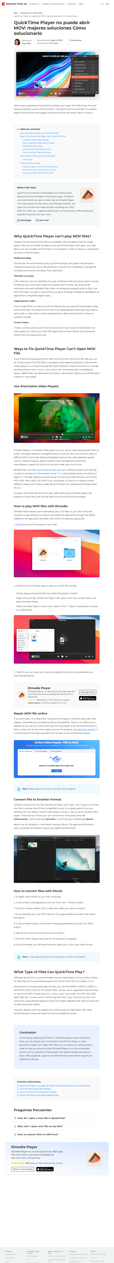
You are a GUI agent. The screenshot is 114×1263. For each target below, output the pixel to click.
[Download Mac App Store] (87, 698)
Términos (94, 1258)
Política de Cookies (98, 1261)
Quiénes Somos (11, 1254)
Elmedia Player (32, 1256)
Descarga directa (88, 692)
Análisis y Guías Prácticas (53, 4)
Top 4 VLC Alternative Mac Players (35, 1089)
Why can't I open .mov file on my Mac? (40, 170)
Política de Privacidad (98, 1254)
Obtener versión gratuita (23, 1169)
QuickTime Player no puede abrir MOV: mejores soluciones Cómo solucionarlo (55, 1086)
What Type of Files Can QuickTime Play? (38, 156)
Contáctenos (10, 1258)
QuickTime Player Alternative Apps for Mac (39, 1095)
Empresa (71, 4)
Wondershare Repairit (85, 729)
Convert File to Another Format (37, 149)
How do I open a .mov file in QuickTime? (40, 167)
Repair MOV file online (32, 146)
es (107, 4)
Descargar (25, 220)
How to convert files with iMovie (37, 152)
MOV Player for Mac (46, 470)
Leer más (43, 220)
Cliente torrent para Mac (57, 1256)
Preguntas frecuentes (30, 163)
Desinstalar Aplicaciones (78, 1258)
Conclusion (28, 160)
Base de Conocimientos (78, 1254)
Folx (28, 1259)
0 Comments (75, 40)
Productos (34, 4)
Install (18, 524)
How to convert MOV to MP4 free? (38, 173)
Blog (81, 4)
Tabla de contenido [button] (30, 129)
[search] (102, 4)
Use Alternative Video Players (36, 140)
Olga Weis (26, 43)
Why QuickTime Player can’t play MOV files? (39, 133)
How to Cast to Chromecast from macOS (38, 1092)
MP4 (79, 997)
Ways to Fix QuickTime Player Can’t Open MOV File (42, 136)
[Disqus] (57, 1210)
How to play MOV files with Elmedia (38, 143)
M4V (69, 997)
